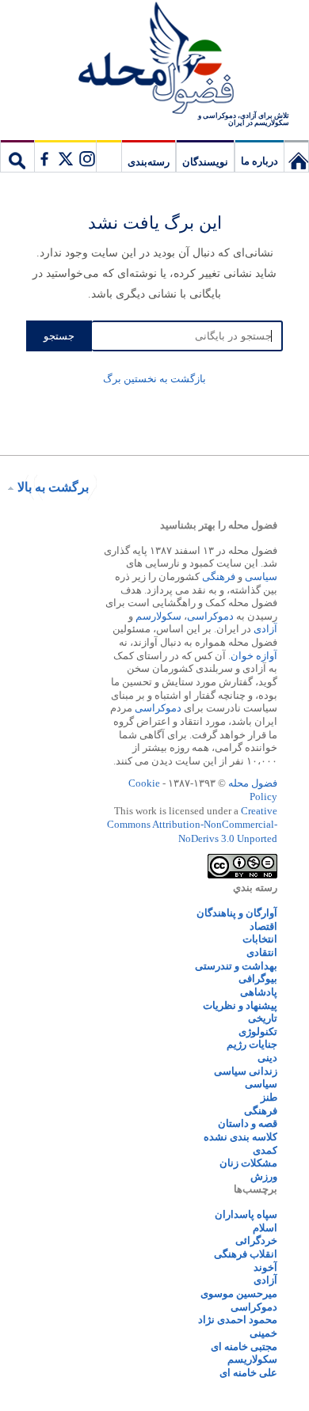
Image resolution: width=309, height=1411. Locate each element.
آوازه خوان (254, 656)
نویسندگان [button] (205, 162)
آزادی (265, 629)
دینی (267, 1058)
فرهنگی (218, 576)
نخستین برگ (296, 156)
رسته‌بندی (149, 162)
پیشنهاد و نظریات (240, 1005)
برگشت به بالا (53, 487)
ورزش (263, 1176)
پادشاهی (258, 992)
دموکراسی (210, 616)
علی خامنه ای (248, 1373)
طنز (269, 1097)
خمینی (263, 1333)
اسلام (265, 1228)
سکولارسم (158, 616)
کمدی (265, 1150)
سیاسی (261, 576)
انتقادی (261, 952)
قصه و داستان (247, 1123)
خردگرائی (256, 1240)
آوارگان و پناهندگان (236, 913)
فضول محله (154, 59)
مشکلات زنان (248, 1163)
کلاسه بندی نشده (240, 1137)
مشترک (65, 156)
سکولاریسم (252, 1359)
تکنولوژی (257, 1031)
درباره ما (259, 161)
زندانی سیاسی (245, 1071)
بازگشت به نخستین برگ (154, 379)
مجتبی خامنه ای (244, 1346)
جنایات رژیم (252, 1044)
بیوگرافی (257, 978)
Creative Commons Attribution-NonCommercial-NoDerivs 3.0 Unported (192, 824)
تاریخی (262, 1018)
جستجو (17, 156)
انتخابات (259, 939)
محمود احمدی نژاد (237, 1320)
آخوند (265, 1267)
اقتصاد (263, 926)
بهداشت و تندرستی (236, 966)
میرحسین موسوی (238, 1293)
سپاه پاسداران (246, 1214)
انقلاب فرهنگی (245, 1254)
